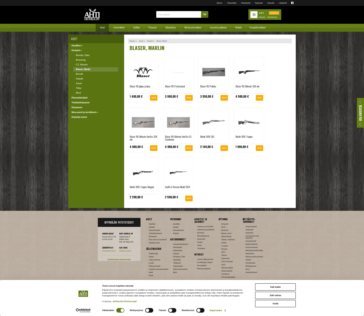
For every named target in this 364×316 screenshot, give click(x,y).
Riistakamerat (251, 266)
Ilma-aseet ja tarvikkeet (158, 240)
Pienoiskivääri (178, 230)
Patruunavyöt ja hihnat (254, 257)
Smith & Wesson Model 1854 (177, 187)
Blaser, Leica (226, 233)
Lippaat (176, 254)
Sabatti (79, 78)
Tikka (78, 88)
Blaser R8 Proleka (208, 86)
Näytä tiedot (216, 310)
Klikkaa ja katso (125, 251)
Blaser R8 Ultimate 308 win (247, 86)
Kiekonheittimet (252, 244)
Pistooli (176, 233)
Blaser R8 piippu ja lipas (140, 86)
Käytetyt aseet (79, 117)
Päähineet (201, 239)
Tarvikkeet (201, 248)
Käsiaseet (77, 107)
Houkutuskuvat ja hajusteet (252, 237)
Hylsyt (151, 257)
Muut (78, 93)
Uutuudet (270, 3)
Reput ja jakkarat (203, 269)
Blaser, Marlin (83, 69)
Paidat (199, 242)
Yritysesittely (231, 3)
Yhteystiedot (245, 3)
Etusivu (219, 3)
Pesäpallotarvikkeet (258, 27)
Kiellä (275, 303)
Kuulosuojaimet (252, 247)
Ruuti (151, 275)
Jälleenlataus (170, 27)
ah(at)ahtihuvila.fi (109, 251)
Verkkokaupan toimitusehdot (119, 260)
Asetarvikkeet (119, 27)
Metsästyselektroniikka (254, 250)
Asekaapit (249, 230)
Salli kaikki (275, 287)
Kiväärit (150, 41)
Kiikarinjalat (177, 250)
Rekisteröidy (272, 17)
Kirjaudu (262, 17)
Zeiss (223, 265)
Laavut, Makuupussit (205, 259)
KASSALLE (274, 13)
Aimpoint (224, 224)
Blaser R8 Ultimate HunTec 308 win (143, 138)
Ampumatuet (178, 266)
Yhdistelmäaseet (80, 102)
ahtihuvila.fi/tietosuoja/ (125, 301)
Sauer (79, 83)
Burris (223, 227)
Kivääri (175, 227)
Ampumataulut (251, 227)
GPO (223, 252)
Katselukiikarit (226, 271)
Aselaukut (249, 233)
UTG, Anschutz (227, 262)
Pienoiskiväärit (79, 98)
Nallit (151, 272)
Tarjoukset (259, 3)
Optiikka (136, 27)
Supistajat (177, 260)
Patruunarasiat (154, 266)
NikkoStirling (226, 237)
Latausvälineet (154, 260)
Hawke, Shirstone (228, 240)
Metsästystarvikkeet (193, 27)
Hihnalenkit (177, 247)
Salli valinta (275, 295)
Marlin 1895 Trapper (244, 136)
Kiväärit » (77, 50)
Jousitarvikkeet (251, 272)
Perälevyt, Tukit (179, 257)
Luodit (151, 263)
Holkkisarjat (153, 254)
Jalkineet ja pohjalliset (205, 230)
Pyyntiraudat (250, 263)
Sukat (199, 245)
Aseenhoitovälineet (180, 244)
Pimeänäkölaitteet (228, 277)
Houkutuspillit (251, 241)
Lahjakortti (283, 3)
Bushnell (224, 230)
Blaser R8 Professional (175, 86)
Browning (81, 60)
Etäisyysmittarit (227, 268)
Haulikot (152, 224)
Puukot (248, 260)
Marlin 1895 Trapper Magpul (142, 187)
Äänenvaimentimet (180, 269)
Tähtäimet (177, 263)
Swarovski (225, 258)
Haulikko (176, 224)
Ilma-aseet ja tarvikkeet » (85, 112)
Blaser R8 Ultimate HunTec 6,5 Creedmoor (178, 138)
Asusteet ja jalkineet (218, 27)
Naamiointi (250, 254)
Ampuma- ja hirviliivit (205, 227)
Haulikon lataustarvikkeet (158, 269)
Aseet (102, 27)
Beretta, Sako (83, 55)
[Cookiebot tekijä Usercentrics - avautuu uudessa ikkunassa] (83, 310)
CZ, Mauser (82, 64)
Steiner (224, 255)
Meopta (224, 249)
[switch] (149, 310)
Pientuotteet (201, 266)
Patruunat (152, 27)
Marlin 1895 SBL (207, 136)
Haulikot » (77, 45)
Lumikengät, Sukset (204, 262)
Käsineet (200, 233)
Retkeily (238, 27)
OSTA (153, 98)
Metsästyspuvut (203, 236)
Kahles (224, 243)
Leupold (224, 246)
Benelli (79, 74)
